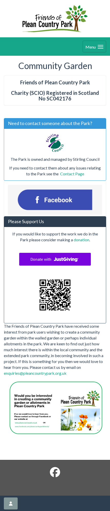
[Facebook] (55, 472)
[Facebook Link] (55, 200)
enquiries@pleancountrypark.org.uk (35, 373)
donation (81, 239)
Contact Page (71, 173)
